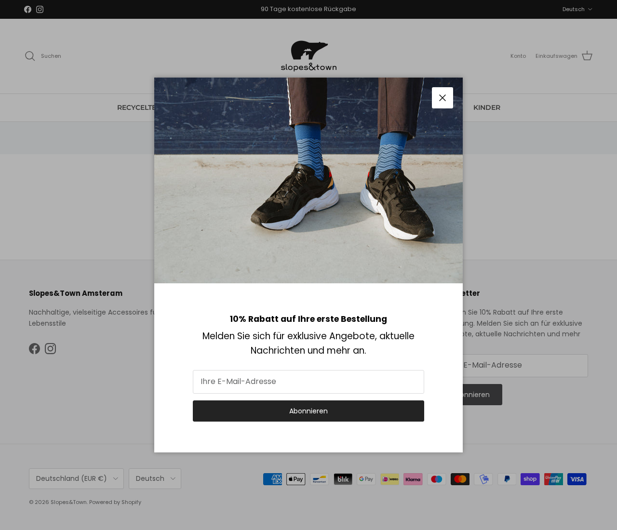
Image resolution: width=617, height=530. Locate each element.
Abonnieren (308, 411)
